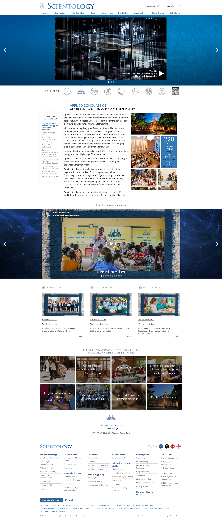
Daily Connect (118, 454)
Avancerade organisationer (122, 476)
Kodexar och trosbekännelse (46, 476)
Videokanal (44, 489)
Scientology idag (107, 13)
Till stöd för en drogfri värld (106, 508)
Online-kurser (175, 13)
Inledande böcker (95, 458)
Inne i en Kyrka (45, 481)
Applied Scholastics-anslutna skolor (48, 146)
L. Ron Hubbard (59, 13)
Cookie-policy (149, 516)
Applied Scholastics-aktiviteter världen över (49, 172)
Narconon (89, 508)
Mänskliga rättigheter (144, 479)
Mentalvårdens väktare (145, 483)
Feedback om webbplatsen (167, 463)
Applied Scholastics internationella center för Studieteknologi (50, 140)
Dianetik (56, 505)
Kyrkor (93, 13)
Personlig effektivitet (72, 480)
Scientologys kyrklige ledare (98, 485)
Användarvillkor (160, 516)
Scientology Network (70, 505)
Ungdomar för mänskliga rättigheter (156, 508)
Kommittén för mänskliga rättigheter (52, 511)
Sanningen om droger (144, 475)
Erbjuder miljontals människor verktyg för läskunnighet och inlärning (50, 126)
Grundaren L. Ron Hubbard (50, 458)
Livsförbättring (69, 484)
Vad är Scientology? (78, 13)
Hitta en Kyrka (117, 469)
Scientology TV (154, 6)
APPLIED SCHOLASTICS (50, 117)
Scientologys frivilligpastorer (143, 505)
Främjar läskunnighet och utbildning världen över (50, 167)
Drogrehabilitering (143, 471)
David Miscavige (104, 505)
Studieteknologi (142, 461)
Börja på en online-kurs (121, 505)
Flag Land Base (117, 480)
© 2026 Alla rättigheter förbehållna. (64, 516)
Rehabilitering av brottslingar (142, 466)
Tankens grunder (70, 468)
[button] (108, 82)
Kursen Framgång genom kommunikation (73, 488)
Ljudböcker (92, 461)
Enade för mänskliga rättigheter (130, 508)
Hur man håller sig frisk (144, 493)
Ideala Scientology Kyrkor (121, 473)
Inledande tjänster (72, 473)
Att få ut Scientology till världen (119, 489)
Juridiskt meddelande (175, 516)
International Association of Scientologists (54, 508)
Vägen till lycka (141, 458)
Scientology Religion (88, 505)
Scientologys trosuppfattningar (46, 462)
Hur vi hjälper (123, 13)
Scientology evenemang (97, 481)
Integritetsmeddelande (136, 516)
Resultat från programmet (50, 176)
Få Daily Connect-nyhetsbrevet (168, 477)
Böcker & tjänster (158, 13)
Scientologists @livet (120, 458)
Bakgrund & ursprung (48, 471)
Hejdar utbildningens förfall (49, 133)
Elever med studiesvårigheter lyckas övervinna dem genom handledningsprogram (50, 153)
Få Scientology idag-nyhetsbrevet (169, 484)
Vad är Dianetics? (46, 468)
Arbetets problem (70, 464)
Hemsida (45, 13)
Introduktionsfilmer (95, 469)
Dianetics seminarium (72, 476)
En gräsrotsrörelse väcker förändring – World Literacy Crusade (50, 161)
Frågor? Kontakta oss (171, 458)
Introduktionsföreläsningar (98, 465)
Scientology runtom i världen (122, 464)
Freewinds (116, 484)
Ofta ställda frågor (140, 13)
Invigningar (92, 477)
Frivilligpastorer (142, 486)
